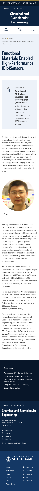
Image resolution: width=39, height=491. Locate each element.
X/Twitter (7, 433)
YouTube (28, 477)
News (8, 474)
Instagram (8, 436)
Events (11, 38)
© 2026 (4, 443)
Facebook (8, 430)
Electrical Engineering (12, 388)
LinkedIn (7, 439)
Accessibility (10, 484)
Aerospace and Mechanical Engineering (18, 373)
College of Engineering (13, 9)
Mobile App (10, 471)
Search (19, 31)
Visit (7, 481)
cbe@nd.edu (6, 425)
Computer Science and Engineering (16, 385)
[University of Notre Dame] (19, 459)
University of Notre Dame (19, 3)
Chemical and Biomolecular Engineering (19, 18)
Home (6, 31)
